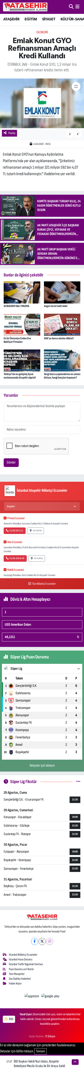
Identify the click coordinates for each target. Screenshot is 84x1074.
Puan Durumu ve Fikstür (21, 969)
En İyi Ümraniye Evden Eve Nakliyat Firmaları (17, 340)
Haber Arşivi (15, 983)
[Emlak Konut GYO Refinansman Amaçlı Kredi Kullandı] (42, 103)
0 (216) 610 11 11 (16, 530)
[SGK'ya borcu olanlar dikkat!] (62, 324)
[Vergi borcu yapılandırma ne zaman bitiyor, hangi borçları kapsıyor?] (62, 360)
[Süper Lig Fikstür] (78, 781)
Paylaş (11, 133)
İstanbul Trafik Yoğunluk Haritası (26, 964)
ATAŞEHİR (11, 19)
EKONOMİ (42, 32)
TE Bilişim (50, 1036)
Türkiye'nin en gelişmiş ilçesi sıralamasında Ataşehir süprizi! (20, 376)
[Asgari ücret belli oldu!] (62, 292)
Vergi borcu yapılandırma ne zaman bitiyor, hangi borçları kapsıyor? (62, 376)
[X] (42, 941)
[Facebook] (34, 941)
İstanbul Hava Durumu (20, 959)
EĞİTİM (31, 19)
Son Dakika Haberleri (20, 979)
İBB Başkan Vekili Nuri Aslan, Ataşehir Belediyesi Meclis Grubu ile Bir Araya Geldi (39, 1063)
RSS (11, 1019)
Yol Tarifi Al (37, 530)
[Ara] (71, 7)
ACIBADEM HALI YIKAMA (16, 306)
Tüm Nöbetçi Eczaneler (44, 584)
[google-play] (50, 997)
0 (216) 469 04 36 (16, 558)
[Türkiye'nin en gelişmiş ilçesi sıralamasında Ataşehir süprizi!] (22, 360)
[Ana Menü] (77, 7)
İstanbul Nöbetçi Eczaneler (23, 954)
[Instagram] (49, 941)
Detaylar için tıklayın (42, 765)
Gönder (11, 462)
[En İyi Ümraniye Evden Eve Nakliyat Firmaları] (22, 324)
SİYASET (49, 19)
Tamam (40, 1051)
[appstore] (32, 997)
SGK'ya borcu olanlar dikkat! (59, 338)
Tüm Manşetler (17, 974)
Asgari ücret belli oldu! (55, 306)
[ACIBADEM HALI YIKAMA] (22, 292)
